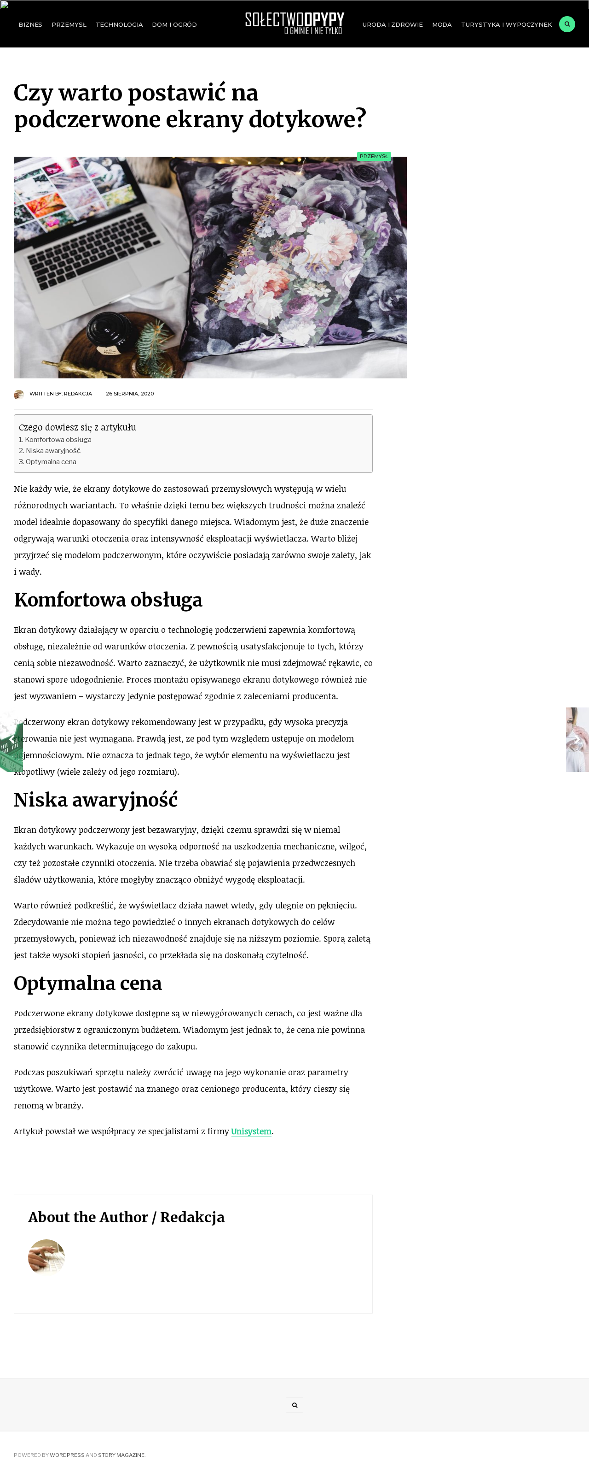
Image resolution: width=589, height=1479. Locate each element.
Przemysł (69, 24)
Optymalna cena (51, 461)
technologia (119, 24)
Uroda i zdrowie (392, 24)
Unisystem (251, 1131)
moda (442, 24)
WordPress (67, 1455)
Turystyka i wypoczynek (506, 24)
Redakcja (78, 393)
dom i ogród (174, 24)
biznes (30, 24)
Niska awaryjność (53, 450)
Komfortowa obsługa (58, 439)
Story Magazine (121, 1455)
